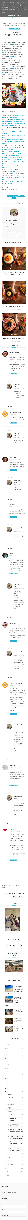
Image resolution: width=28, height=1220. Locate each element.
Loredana (12, 765)
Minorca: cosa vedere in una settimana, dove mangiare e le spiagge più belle (14, 990)
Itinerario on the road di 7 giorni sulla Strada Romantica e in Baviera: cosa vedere (13, 1001)
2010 (8, 1172)
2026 (8, 1045)
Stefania (15, 44)
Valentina (12, 623)
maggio (10, 1114)
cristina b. (12, 457)
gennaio (10, 1164)
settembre (11, 1104)
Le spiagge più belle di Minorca (18, 1010)
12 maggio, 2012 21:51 (19, 800)
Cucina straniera (15, 28)
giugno (10, 1111)
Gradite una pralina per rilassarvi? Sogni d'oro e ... (16, 1131)
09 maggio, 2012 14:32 (14, 685)
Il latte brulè (14, 171)
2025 (8, 1048)
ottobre (10, 1101)
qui (3, 72)
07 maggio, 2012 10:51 (14, 354)
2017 (8, 1075)
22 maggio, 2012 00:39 (14, 831)
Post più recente (10, 893)
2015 (8, 1081)
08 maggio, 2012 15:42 (14, 625)
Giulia (11, 829)
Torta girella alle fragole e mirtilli (14, 338)
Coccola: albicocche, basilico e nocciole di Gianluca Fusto (14, 274)
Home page (21, 893)
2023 (8, 1055)
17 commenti (20, 38)
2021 (8, 1061)
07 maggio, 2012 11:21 (14, 414)
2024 (8, 1052)
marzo (10, 1157)
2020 (8, 1065)
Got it (19, 15)
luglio (9, 1108)
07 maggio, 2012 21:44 (14, 506)
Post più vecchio (18, 896)
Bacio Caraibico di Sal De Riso (14, 306)
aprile (9, 1154)
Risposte (10, 381)
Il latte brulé (13, 189)
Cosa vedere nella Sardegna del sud (18, 1020)
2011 (8, 1168)
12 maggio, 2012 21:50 (19, 729)
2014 (8, 1085)
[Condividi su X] (13, 203)
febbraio (10, 1161)
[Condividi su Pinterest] (19, 203)
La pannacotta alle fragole (16, 139)
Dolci (22, 196)
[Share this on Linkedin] (23, 203)
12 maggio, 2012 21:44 (19, 388)
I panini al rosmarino (17, 181)
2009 (8, 1175)
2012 (8, 1092)
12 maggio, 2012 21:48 (19, 655)
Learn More (11, 15)
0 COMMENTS (17, 278)
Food (14, 198)
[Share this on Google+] (16, 203)
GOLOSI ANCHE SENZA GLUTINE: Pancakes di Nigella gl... (16, 1118)
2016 (8, 1078)
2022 (8, 1058)
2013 (8, 1088)
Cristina (12, 504)
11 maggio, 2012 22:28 (14, 767)
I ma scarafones (14, 175)
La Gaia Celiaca (14, 352)
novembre (11, 1097)
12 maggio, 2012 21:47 (19, 588)
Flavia (10, 44)
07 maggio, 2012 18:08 (14, 459)
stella (11, 553)
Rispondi (14, 373)
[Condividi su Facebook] (10, 203)
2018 (8, 1072)
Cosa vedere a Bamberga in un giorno (18, 1028)
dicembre (10, 1094)
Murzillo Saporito (15, 412)
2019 (8, 1068)
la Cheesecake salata (14, 159)
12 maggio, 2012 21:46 (19, 531)
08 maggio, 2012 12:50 (14, 555)
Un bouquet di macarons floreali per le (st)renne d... (16, 1143)
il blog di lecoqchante (16, 683)
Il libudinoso (10, 183)
